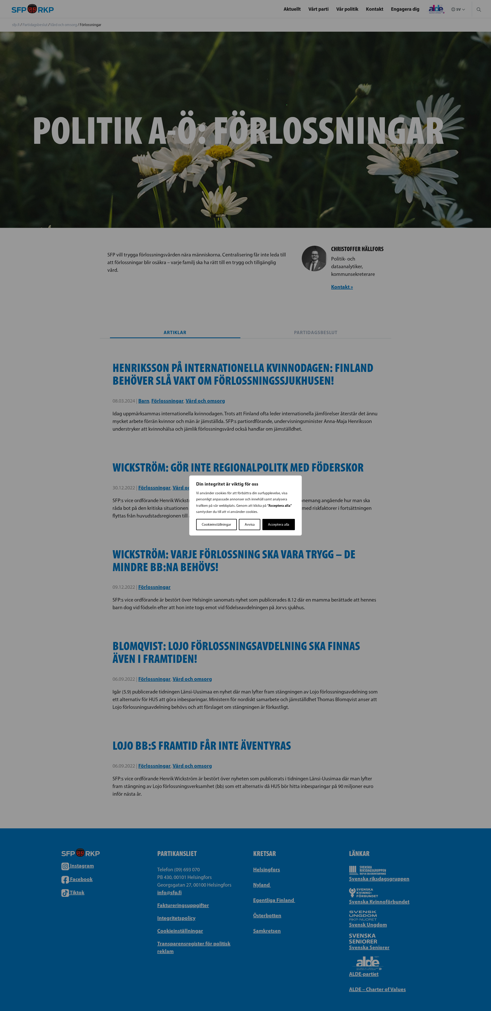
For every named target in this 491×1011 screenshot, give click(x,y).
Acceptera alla (278, 524)
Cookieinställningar (216, 524)
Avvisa (250, 524)
